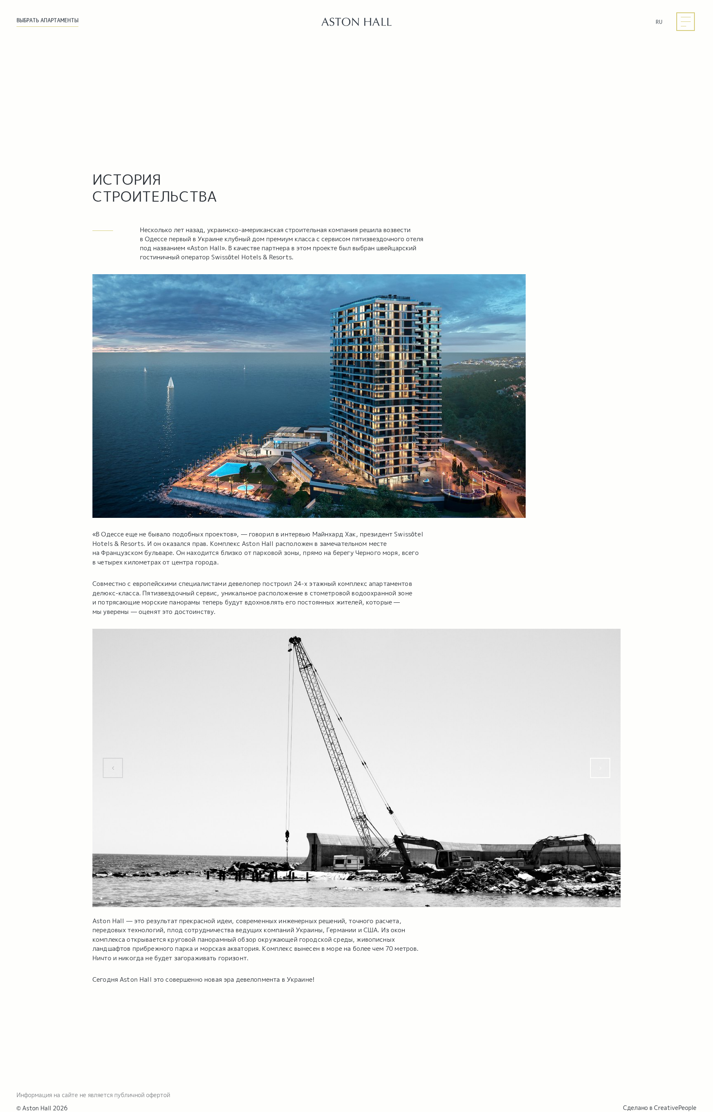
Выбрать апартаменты (47, 20)
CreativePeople (675, 1108)
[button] (113, 768)
